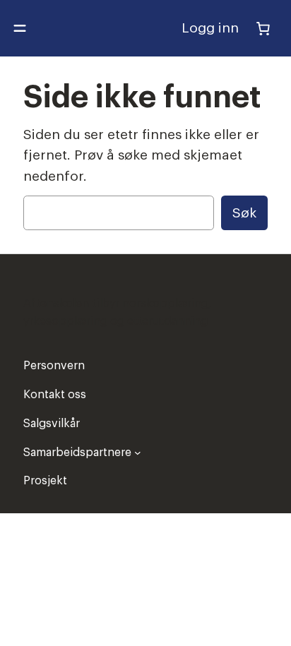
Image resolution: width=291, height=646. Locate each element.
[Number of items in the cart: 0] (263, 28)
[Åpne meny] (19, 28)
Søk (244, 213)
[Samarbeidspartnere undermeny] (137, 452)
